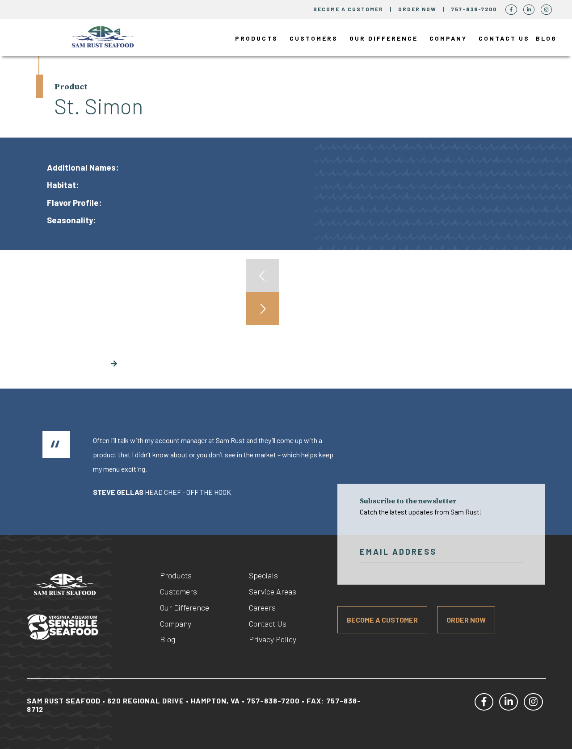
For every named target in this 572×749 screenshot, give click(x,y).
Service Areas (272, 591)
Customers (314, 38)
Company (448, 38)
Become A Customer (382, 619)
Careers (262, 607)
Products (256, 38)
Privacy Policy (272, 639)
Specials (263, 575)
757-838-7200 (475, 9)
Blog (546, 38)
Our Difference (383, 38)
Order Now (418, 9)
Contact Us (504, 38)
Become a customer (348, 9)
